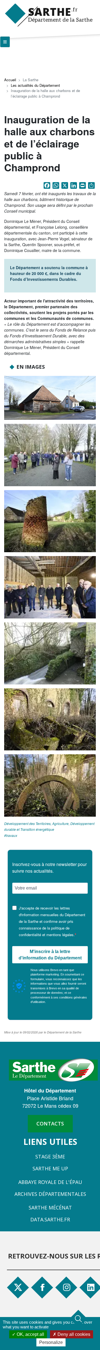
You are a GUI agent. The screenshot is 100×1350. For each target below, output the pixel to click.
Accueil (10, 79)
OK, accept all (30, 1334)
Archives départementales (50, 1194)
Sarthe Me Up (50, 1168)
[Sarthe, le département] (53, 1069)
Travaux (11, 835)
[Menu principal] (5, 41)
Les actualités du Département (35, 85)
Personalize (51, 1342)
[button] (50, 398)
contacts (50, 1123)
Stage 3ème (50, 1156)
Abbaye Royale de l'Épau (50, 1182)
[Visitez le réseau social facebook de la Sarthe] (45, 1287)
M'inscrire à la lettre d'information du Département (50, 954)
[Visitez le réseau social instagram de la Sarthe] (67, 1287)
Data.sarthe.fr (50, 1219)
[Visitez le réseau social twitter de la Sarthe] (18, 1287)
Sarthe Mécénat (50, 1207)
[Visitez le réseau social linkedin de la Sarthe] (91, 1287)
